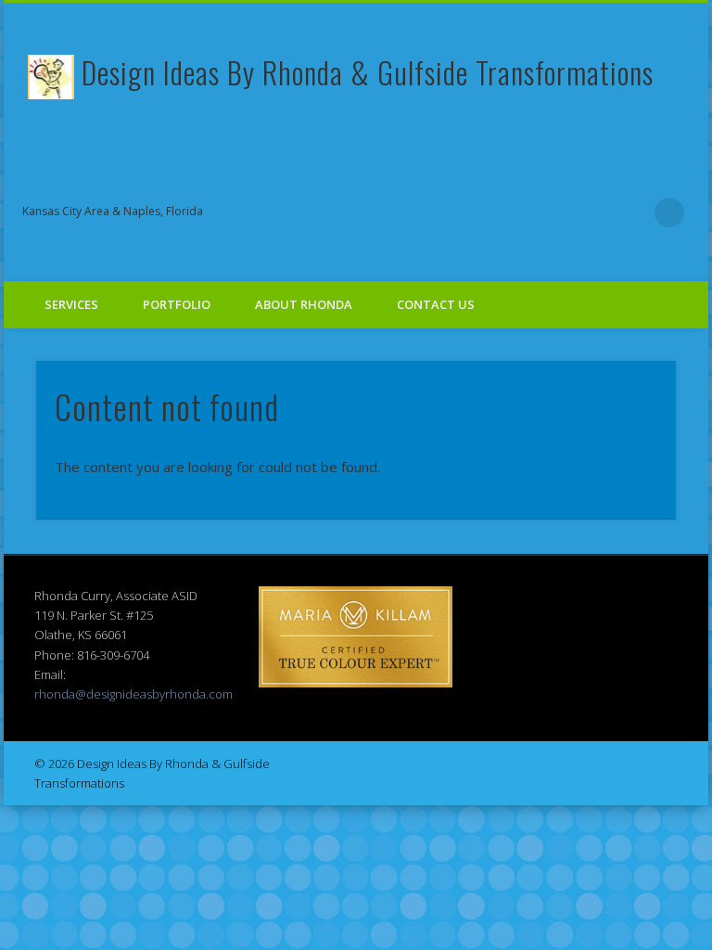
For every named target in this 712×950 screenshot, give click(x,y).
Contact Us (436, 304)
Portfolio (176, 304)
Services (71, 304)
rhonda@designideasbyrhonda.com (133, 694)
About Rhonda (303, 304)
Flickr (555, 212)
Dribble (593, 212)
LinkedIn (631, 212)
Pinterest (517, 212)
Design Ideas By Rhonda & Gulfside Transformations (368, 72)
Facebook (441, 212)
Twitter (479, 212)
